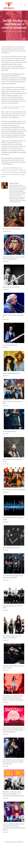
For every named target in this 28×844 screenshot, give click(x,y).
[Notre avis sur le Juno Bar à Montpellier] (14, 486)
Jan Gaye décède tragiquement (11, 373)
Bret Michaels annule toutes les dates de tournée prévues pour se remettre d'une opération (13, 762)
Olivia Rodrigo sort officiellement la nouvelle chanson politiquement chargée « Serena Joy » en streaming (13, 698)
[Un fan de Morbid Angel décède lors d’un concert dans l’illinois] (14, 572)
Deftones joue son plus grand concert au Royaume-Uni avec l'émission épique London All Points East (14, 730)
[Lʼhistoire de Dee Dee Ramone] (14, 284)
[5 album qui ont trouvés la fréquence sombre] (14, 514)
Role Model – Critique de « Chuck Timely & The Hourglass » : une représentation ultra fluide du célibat (13, 794)
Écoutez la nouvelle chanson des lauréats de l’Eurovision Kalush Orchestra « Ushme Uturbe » (14, 175)
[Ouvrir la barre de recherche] (21, 5)
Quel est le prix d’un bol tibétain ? (12, 229)
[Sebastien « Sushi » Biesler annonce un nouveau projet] (14, 663)
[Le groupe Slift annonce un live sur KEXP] (14, 602)
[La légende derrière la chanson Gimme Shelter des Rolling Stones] (14, 254)
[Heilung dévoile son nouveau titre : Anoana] (14, 456)
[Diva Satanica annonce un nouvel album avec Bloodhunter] (14, 633)
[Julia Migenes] (8, 5)
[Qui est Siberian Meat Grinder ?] (14, 544)
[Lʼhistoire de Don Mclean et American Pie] (14, 312)
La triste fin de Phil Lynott (10, 345)
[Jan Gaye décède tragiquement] (14, 370)
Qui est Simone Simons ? (9, 431)
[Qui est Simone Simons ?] (14, 428)
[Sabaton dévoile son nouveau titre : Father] (14, 398)
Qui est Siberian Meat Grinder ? (11, 547)
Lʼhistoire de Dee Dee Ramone (11, 287)
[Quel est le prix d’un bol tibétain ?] (14, 225)
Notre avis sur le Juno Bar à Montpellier (14, 489)
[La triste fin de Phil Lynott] (14, 342)
